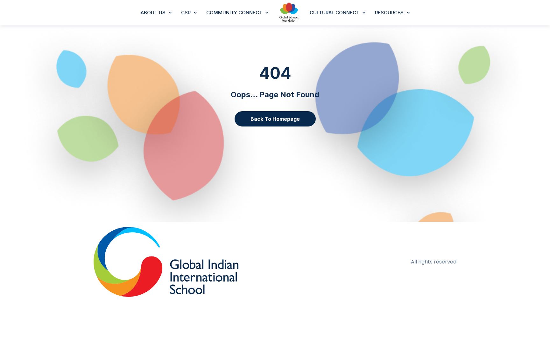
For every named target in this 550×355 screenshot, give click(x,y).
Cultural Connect (334, 13)
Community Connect (234, 13)
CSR (186, 13)
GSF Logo (289, 13)
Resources (389, 13)
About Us (153, 13)
